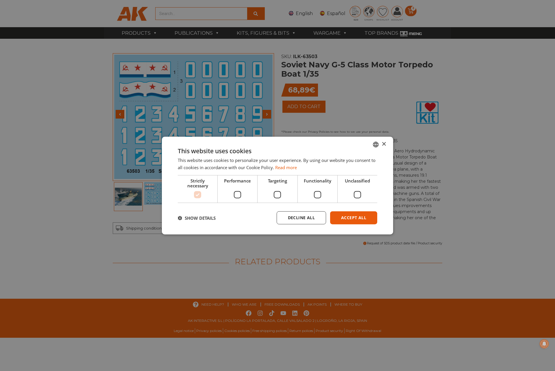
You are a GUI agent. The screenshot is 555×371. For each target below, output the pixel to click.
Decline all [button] (301, 217)
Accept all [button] (353, 217)
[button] (197, 218)
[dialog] (277, 185)
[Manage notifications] (544, 343)
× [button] (384, 144)
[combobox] (376, 144)
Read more (286, 167)
